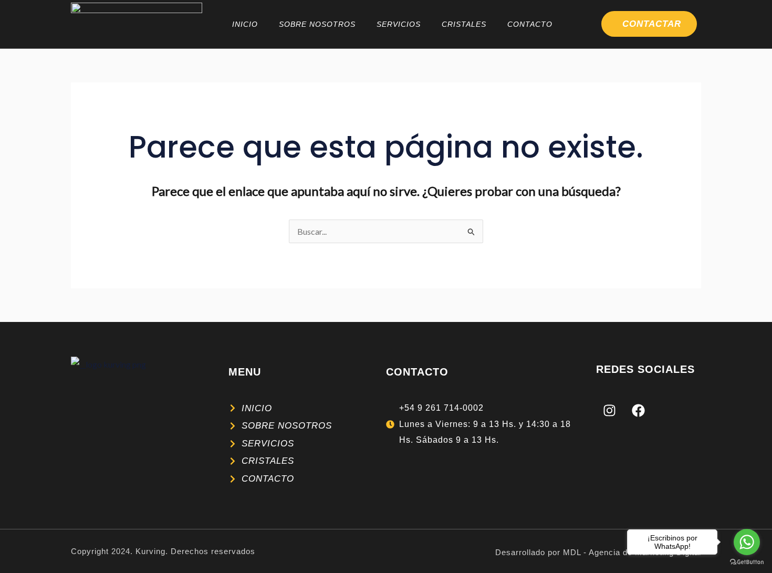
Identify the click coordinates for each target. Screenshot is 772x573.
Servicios (399, 24)
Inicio (245, 24)
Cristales (464, 24)
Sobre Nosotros (317, 24)
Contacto (529, 24)
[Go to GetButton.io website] (747, 562)
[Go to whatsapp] (747, 542)
